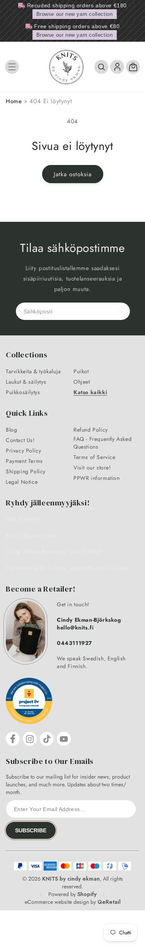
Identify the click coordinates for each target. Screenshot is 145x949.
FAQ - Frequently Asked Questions (102, 443)
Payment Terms (24, 461)
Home (14, 101)
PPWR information (96, 478)
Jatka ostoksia (73, 174)
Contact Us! (20, 440)
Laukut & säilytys (26, 382)
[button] (12, 67)
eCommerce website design (57, 902)
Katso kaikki (90, 392)
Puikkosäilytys (23, 392)
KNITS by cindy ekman (71, 879)
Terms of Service (94, 457)
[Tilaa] (120, 311)
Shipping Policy (26, 471)
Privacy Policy (23, 450)
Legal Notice (22, 482)
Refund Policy (90, 430)
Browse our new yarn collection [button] (74, 14)
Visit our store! (92, 467)
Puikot (81, 371)
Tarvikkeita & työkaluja (33, 371)
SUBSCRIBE (30, 830)
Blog (11, 430)
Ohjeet (81, 382)
